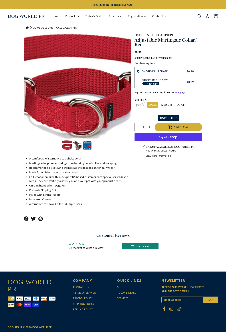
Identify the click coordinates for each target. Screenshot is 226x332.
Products (71, 16)
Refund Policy (83, 309)
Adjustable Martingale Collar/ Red (55, 27)
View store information (158, 155)
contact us (81, 287)
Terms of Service (84, 292)
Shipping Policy (83, 304)
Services (114, 16)
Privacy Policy (83, 298)
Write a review (140, 246)
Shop (120, 287)
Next (127, 86)
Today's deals (126, 292)
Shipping (139, 58)
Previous (27, 86)
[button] (200, 16)
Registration (136, 16)
